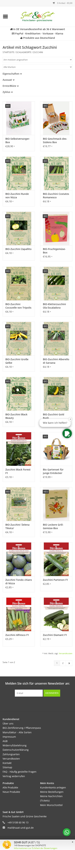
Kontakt (7, 763)
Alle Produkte (10, 787)
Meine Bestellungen (51, 791)
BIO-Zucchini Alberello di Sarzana (56, 361)
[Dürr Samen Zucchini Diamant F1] (56, 614)
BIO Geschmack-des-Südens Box (55, 140)
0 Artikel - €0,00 (64, 3)
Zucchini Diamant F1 (55, 635)
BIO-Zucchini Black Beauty (16, 416)
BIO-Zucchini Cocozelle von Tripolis (18, 305)
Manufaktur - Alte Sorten (17, 732)
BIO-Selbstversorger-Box (17, 140)
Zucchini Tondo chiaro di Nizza (18, 581)
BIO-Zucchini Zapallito (18, 249)
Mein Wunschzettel (51, 805)
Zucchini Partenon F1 (55, 579)
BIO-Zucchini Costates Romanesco (56, 195)
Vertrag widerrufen (14, 776)
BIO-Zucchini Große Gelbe (16, 361)
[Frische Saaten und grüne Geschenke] (43, 16)
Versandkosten (65, 653)
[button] (67, 433)
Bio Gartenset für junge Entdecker (53, 471)
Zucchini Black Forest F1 (18, 471)
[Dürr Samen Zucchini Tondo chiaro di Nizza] (19, 559)
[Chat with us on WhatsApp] (67, 832)
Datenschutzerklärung (16, 749)
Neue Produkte (11, 791)
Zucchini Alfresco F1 (17, 635)
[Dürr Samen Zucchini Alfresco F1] (19, 614)
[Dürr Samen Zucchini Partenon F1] (56, 559)
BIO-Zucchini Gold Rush (53, 416)
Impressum (9, 736)
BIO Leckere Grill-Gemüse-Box (53, 526)
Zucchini (38, 52)
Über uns (8, 723)
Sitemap (7, 767)
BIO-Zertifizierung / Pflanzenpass (22, 727)
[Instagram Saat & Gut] (44, 704)
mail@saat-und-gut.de (21, 827)
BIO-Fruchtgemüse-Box (54, 250)
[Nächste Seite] (69, 663)
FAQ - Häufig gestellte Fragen (19, 771)
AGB (5, 741)
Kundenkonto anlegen (53, 787)
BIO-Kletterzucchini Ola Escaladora (54, 305)
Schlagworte (23, 52)
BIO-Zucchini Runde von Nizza (17, 195)
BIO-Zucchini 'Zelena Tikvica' (17, 526)
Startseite (8, 52)
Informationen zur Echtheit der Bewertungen (35, 848)
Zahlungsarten (11, 754)
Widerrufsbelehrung (15, 745)
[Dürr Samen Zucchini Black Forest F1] (19, 449)
